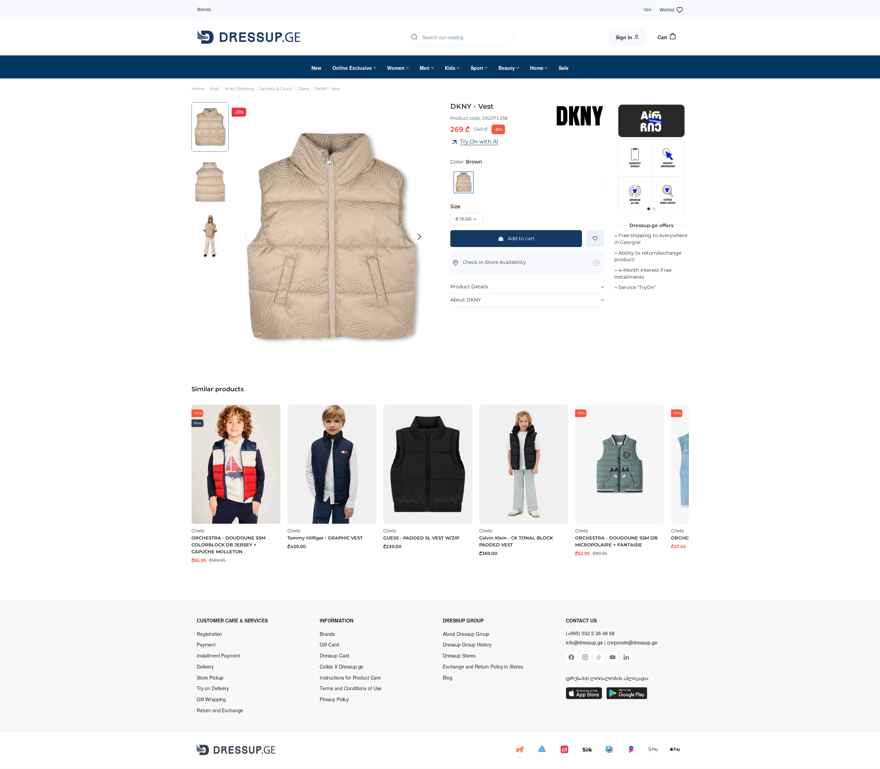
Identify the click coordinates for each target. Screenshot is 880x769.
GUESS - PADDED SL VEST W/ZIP (421, 538)
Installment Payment (218, 655)
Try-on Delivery (213, 688)
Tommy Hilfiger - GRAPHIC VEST (325, 538)
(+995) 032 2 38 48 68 (590, 633)
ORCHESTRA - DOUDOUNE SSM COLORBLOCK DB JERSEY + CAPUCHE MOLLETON (228, 544)
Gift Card (329, 644)
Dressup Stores (459, 655)
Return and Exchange (220, 710)
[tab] (527, 287)
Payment (206, 644)
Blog (447, 677)
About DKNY (465, 300)
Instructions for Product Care (350, 677)
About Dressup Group (466, 633)
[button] (241, 620)
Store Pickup (210, 677)
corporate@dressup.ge (632, 642)
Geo (647, 9)
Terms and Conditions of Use (351, 688)
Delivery (205, 666)
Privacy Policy (334, 699)
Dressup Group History (467, 644)
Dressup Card (334, 655)
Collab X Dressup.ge (341, 666)
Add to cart (521, 238)
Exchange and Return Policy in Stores (483, 666)
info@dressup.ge (584, 642)
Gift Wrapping (211, 699)
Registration (209, 633)
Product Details (469, 287)
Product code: (465, 118)
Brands (204, 9)
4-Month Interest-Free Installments (642, 273)
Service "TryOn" (637, 287)
